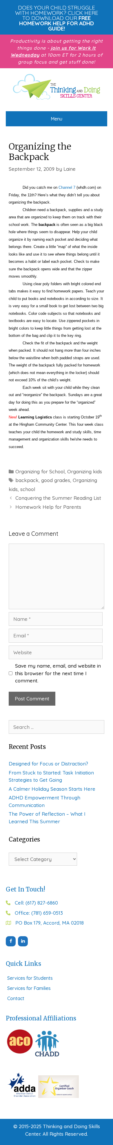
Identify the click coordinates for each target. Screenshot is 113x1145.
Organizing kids (84, 471)
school (27, 489)
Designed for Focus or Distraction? (48, 764)
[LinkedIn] (23, 941)
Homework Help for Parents (48, 507)
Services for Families (29, 988)
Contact (15, 998)
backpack (27, 480)
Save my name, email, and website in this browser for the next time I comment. (58, 673)
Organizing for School (40, 471)
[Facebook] (11, 941)
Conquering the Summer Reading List (58, 498)
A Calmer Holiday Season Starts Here (52, 789)
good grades (55, 480)
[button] (56, 18)
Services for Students (30, 978)
